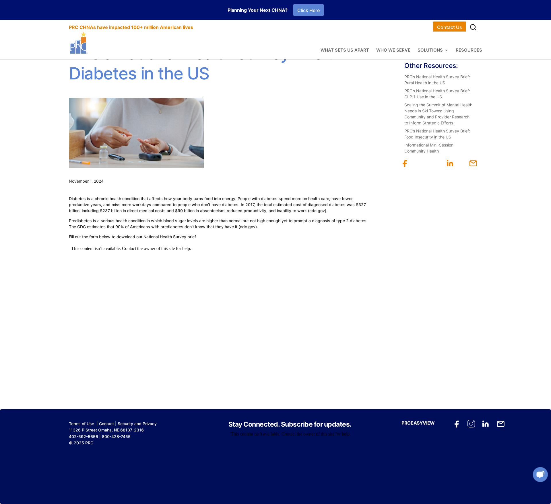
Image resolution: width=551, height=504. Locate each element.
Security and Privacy (137, 423)
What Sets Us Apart (345, 50)
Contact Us (449, 27)
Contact (106, 423)
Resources (469, 50)
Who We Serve (393, 50)
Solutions (430, 50)
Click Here (308, 10)
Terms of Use (81, 423)
